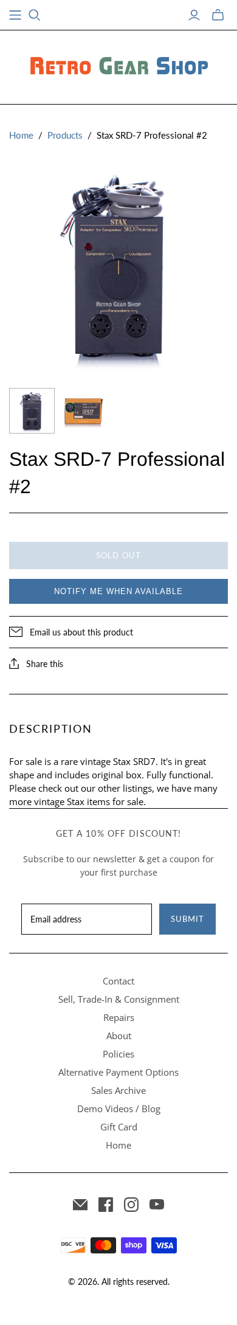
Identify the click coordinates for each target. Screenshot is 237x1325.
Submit (187, 919)
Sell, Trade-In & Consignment (118, 999)
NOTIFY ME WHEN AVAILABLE (118, 591)
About (118, 1035)
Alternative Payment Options (118, 1072)
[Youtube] (156, 1204)
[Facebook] (105, 1204)
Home (21, 135)
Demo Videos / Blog (118, 1108)
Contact (118, 981)
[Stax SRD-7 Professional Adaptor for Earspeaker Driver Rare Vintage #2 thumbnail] (32, 411)
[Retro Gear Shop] (118, 65)
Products (65, 135)
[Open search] (35, 15)
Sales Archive (118, 1090)
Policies (118, 1054)
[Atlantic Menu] (15, 15)
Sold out (118, 555)
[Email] (80, 1204)
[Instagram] (131, 1204)
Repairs (118, 1017)
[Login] (194, 15)
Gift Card (118, 1127)
